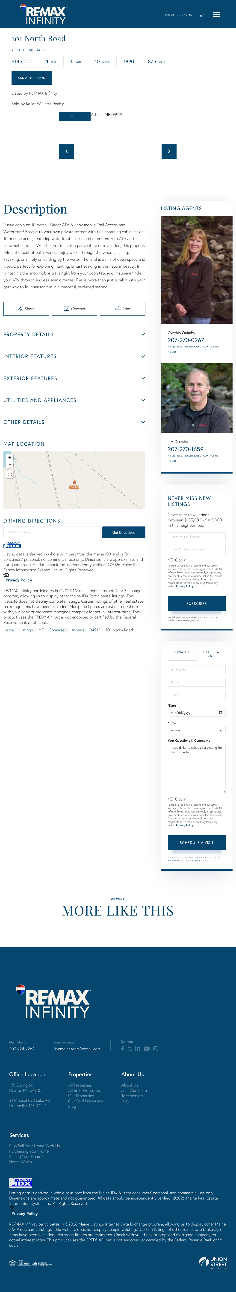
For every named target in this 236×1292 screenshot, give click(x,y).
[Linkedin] (137, 1049)
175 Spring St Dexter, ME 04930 (25, 1087)
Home (8, 630)
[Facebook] (122, 1049)
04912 (94, 630)
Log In (187, 15)
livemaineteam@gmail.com (77, 1048)
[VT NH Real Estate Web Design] (213, 1263)
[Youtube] (147, 1049)
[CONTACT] (32, 78)
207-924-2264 (21, 1048)
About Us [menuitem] (129, 1085)
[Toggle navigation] (216, 14)
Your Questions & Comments (189, 740)
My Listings (175, 346)
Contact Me (210, 346)
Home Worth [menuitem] (20, 1161)
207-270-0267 (186, 340)
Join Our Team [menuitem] (134, 1090)
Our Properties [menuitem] (81, 1095)
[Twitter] (129, 1049)
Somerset (57, 630)
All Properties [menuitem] (80, 1085)
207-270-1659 (186, 449)
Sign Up (169, 15)
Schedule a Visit (211, 654)
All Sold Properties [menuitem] (84, 1090)
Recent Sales (193, 346)
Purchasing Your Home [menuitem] (29, 1151)
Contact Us (182, 652)
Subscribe (196, 603)
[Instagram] (155, 1049)
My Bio (172, 351)
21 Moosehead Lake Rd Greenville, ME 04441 (29, 1103)
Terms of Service (194, 860)
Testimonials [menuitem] (132, 1095)
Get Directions (123, 532)
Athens (77, 630)
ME (41, 630)
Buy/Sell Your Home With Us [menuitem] (34, 1145)
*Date (172, 705)
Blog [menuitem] (72, 1106)
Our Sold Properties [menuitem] (85, 1101)
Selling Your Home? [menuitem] (26, 1156)
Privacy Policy (19, 580)
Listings (26, 630)
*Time (172, 723)
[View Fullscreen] (9, 474)
